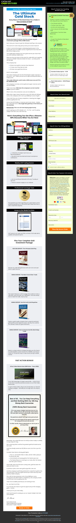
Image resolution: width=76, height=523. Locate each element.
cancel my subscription (64, 183)
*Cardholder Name (52, 204)
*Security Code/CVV (53, 220)
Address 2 (50, 135)
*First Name (51, 100)
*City (49, 146)
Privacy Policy (63, 191)
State (49, 156)
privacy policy (56, 519)
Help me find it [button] (51, 224)
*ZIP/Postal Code (52, 140)
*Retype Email (51, 116)
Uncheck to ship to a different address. (57, 167)
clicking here (53, 187)
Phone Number (52, 162)
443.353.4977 (71, 3)
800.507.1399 (64, 3)
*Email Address (52, 111)
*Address (50, 130)
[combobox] (60, 132)
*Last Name (51, 106)
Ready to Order (24, 508)
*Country (50, 151)
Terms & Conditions (54, 191)
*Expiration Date (52, 215)
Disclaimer (24, 518)
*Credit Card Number (53, 210)
